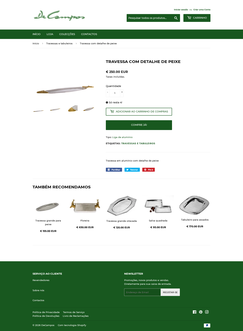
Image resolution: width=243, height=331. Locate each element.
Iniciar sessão (181, 9)
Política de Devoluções (46, 315)
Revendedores (41, 280)
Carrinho (199, 17)
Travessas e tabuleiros (59, 43)
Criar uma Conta (201, 9)
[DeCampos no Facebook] (194, 312)
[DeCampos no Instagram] (207, 312)
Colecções (67, 34)
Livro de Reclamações (76, 315)
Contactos (89, 34)
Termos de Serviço (73, 312)
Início (37, 34)
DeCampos (47, 325)
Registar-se (170, 292)
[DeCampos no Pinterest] (201, 312)
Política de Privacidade (46, 312)
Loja (50, 34)
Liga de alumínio (122, 137)
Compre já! (139, 124)
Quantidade (113, 86)
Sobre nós (38, 290)
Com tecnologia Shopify (72, 325)
